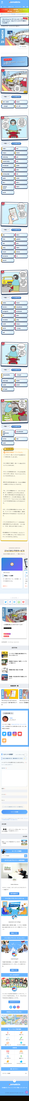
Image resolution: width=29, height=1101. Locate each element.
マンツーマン (18, 6)
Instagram (15, 736)
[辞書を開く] (26, 1092)
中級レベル (21, 1034)
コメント (4, 768)
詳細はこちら (14, 933)
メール (4, 794)
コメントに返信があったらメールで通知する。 (13, 806)
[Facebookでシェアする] (10, 602)
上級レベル (8, 1039)
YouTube (19, 736)
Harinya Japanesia (8, 1063)
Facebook (9, 736)
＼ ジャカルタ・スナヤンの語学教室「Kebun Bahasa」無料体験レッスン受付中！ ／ (14, 10)
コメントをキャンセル (20, 754)
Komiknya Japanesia (13, 642)
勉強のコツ (21, 1058)
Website (4, 743)
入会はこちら (11, 6)
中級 (27, 6)
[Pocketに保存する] (23, 602)
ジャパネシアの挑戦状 (21, 1044)
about (4, 6)
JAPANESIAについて (14, 1001)
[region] (14, 568)
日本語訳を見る (16, 96)
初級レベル (8, 1034)
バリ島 (8, 1053)
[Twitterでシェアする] (5, 602)
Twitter (4, 736)
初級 (24, 6)
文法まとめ (21, 1039)
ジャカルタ (21, 1053)
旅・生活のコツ (8, 1058)
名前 (3, 788)
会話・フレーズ (8, 1044)
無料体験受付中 (14, 893)
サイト (3, 800)
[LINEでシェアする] (19, 602)
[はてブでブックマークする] (14, 602)
